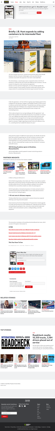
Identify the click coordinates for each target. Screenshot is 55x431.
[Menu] (1, 2)
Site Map (48, 426)
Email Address (28, 281)
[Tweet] (18, 269)
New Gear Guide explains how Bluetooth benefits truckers (23, 239)
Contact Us (44, 426)
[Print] (10, 269)
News (10, 29)
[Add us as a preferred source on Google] (24, 269)
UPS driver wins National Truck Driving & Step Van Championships (33, 366)
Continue (29, 286)
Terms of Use (7, 426)
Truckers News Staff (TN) (13, 36)
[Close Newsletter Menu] (53, 6)
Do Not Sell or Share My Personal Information (25, 426)
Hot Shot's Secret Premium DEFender (32, 172)
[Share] (12, 269)
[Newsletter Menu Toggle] (53, 2)
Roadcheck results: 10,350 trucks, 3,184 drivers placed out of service (43, 339)
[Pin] (21, 269)
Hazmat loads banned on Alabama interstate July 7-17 (22, 232)
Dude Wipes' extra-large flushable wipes (47, 366)
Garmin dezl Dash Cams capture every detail (45, 172)
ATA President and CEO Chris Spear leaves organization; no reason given (7, 366)
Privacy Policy (13, 426)
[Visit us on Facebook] (19, 406)
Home (34, 332)
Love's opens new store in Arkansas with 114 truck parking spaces (25, 236)
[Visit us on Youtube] (25, 406)
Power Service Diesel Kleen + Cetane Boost (20, 173)
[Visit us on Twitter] (22, 406)
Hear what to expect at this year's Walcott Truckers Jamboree (24, 229)
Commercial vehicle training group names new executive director (7, 312)
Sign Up (39, 12)
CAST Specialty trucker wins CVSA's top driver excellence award (20, 366)
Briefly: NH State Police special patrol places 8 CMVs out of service (34, 312)
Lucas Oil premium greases (7, 172)
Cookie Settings (38, 426)
